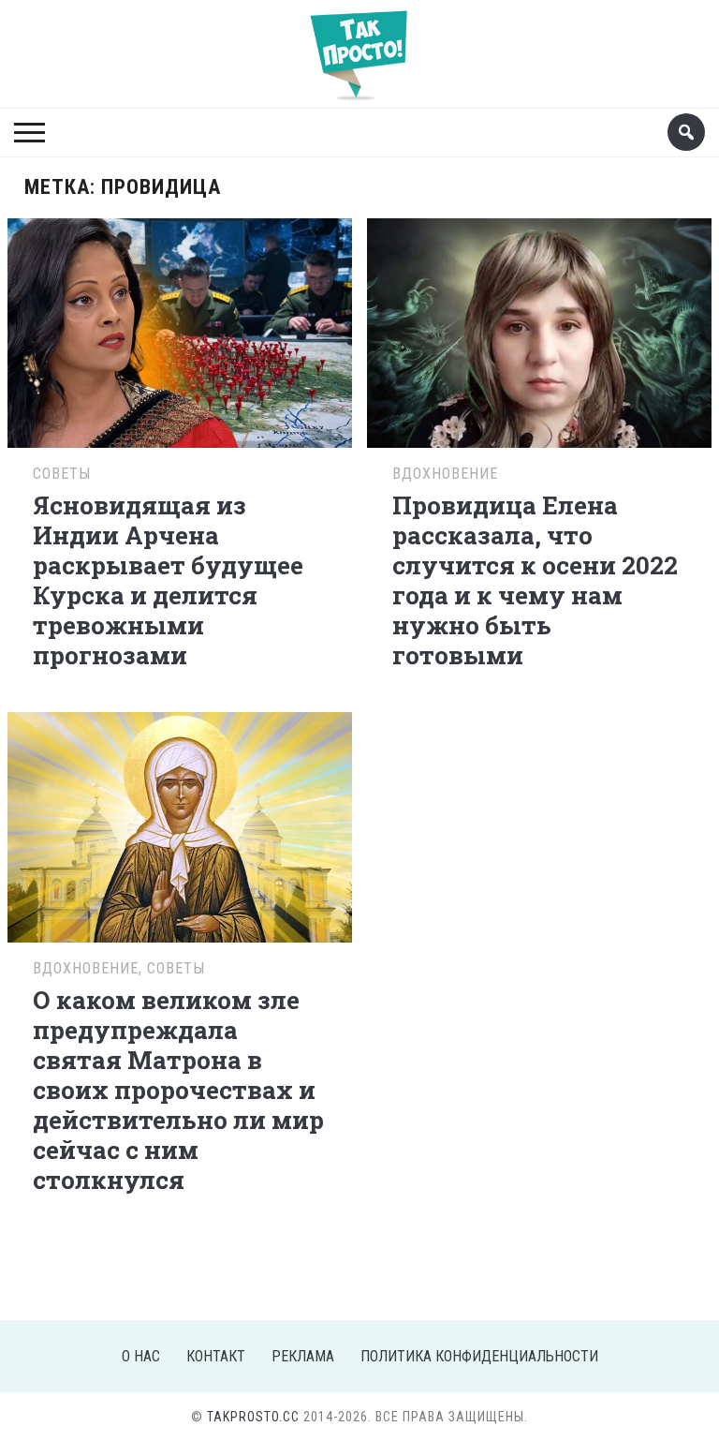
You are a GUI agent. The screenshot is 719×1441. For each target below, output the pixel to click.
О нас (141, 1356)
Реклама (302, 1356)
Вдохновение (445, 474)
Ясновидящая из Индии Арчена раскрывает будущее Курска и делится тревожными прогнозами (168, 580)
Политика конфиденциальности (479, 1356)
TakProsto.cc (253, 1416)
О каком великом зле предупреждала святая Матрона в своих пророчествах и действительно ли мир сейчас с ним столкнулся (178, 1090)
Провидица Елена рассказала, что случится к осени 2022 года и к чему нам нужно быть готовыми (535, 580)
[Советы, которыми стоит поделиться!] (359, 44)
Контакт (215, 1356)
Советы (62, 474)
